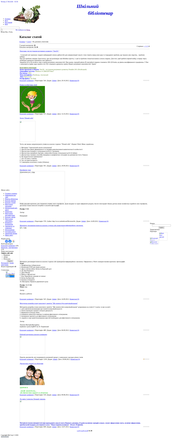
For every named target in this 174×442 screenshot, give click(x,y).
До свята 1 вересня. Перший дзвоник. (33, 399)
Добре (6, 257)
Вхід (6, 20)
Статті (29, 42)
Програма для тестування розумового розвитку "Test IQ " (39, 51)
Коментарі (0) (74, 80)
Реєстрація (8, 22)
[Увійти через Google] (13, 241)
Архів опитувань (7, 264)
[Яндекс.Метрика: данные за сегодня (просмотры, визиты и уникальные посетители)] (10, 272)
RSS (6, 24)
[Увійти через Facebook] (9, 241)
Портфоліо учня (25, 170)
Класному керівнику (8, 246)
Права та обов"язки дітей (28, 85)
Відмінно (7, 255)
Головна (7, 19)
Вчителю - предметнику (9, 247)
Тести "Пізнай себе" (27, 118)
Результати (4, 263)
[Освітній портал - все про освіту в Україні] (154, 240)
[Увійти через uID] (6, 241)
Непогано (7, 259)
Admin (54, 80)
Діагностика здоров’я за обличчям (31, 363)
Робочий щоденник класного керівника (33, 334)
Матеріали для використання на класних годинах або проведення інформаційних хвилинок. (51, 225)
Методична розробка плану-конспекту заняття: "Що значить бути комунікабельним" (49, 303)
